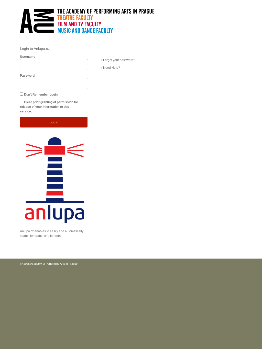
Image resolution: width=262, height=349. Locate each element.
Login (53, 122)
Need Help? (110, 67)
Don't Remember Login (41, 94)
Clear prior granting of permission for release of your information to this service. (49, 106)
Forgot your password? (118, 60)
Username (27, 57)
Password (27, 75)
